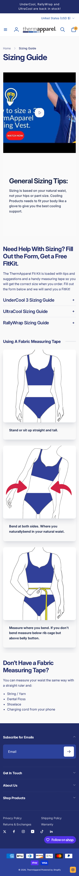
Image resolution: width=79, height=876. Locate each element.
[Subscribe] (69, 752)
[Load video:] (39, 112)
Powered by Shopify (51, 870)
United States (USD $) (55, 18)
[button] (5, 29)
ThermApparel (34, 870)
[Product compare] (73, 870)
